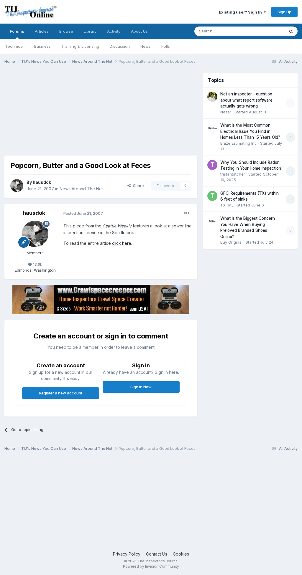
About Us (139, 31)
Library (90, 31)
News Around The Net (81, 188)
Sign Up (284, 11)
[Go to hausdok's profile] (16, 185)
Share (137, 185)
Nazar (225, 112)
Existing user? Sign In (241, 12)
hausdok (42, 182)
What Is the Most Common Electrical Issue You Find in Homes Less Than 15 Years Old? (250, 131)
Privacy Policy (126, 553)
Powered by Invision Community (151, 566)
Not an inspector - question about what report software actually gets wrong (246, 100)
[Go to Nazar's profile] (212, 97)
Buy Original (231, 242)
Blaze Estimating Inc (238, 143)
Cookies (181, 553)
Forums (17, 31)
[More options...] (187, 213)
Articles (42, 31)
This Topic (267, 31)
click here (121, 243)
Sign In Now (141, 386)
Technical (14, 46)
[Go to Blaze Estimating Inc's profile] (212, 128)
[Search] (291, 31)
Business (42, 46)
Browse (66, 31)
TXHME (227, 205)
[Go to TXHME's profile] (212, 196)
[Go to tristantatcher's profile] (212, 165)
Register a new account (60, 393)
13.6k (37, 264)
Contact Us (156, 553)
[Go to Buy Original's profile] (212, 221)
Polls (165, 46)
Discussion (120, 46)
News (145, 46)
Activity (113, 31)
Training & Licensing (80, 46)
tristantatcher (232, 174)
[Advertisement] (73, 114)
